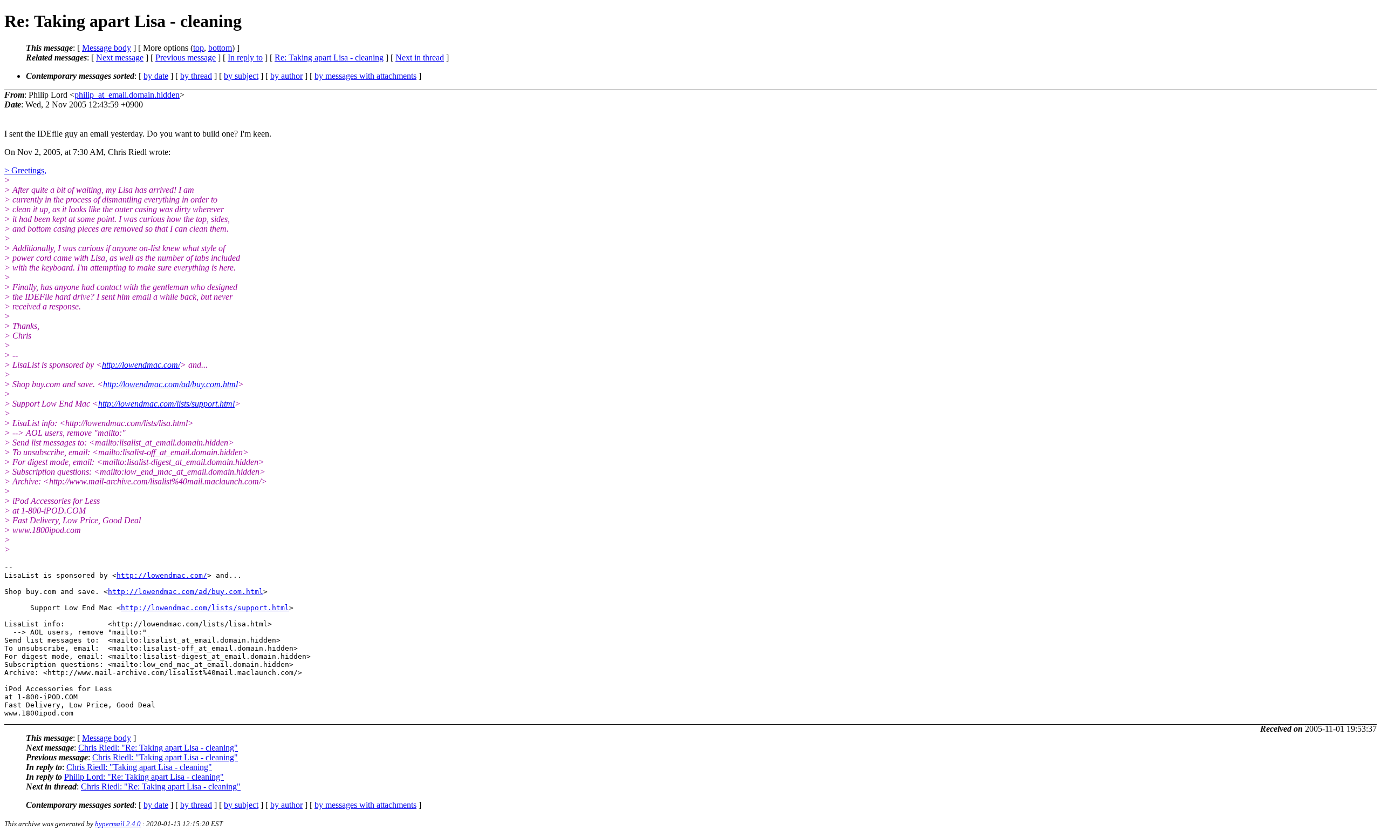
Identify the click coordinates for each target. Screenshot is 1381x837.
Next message (119, 57)
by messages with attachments (365, 75)
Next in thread (419, 57)
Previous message (185, 57)
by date (155, 75)
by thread (196, 75)
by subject (241, 75)
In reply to (245, 57)
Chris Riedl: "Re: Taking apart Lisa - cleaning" (158, 747)
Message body (106, 47)
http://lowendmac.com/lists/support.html (166, 403)
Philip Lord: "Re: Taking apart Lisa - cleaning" (144, 776)
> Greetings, (25, 170)
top (198, 47)
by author (286, 75)
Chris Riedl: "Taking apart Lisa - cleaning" (165, 757)
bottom (220, 47)
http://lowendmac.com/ (141, 364)
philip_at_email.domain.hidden (127, 94)
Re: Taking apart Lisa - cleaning (329, 57)
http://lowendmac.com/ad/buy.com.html (170, 384)
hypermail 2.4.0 (118, 824)
